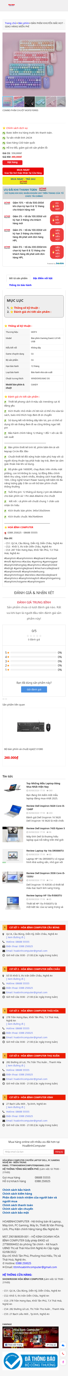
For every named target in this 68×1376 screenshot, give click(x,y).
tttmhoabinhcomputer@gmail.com (35, 1267)
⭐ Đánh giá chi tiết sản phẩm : (30, 312)
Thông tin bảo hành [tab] (20, 285)
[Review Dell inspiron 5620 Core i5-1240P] (12, 813)
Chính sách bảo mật (15, 1212)
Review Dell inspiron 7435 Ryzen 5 (45, 828)
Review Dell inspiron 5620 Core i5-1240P (45, 807)
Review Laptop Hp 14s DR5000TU (45, 850)
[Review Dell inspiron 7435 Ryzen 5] (12, 836)
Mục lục (15, 300)
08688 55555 (42, 1177)
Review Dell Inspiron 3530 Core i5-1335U (45, 875)
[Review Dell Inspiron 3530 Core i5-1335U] (12, 881)
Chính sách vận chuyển (17, 1209)
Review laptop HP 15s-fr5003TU (44, 895)
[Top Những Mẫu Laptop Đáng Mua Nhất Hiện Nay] (12, 791)
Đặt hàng (12, 162)
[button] (62, 64)
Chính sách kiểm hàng (17, 1193)
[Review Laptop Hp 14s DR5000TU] (12, 858)
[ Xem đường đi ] (15, 937)
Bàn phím (23, 23)
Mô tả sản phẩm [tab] (18, 278)
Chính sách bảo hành (16, 1190)
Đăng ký (59, 1151)
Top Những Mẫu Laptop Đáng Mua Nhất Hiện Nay (43, 785)
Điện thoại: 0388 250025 (19, 946)
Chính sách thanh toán (17, 1205)
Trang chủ (10, 23)
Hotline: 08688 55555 (17, 941)
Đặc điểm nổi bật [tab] (42, 278)
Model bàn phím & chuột (15, 386)
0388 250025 (42, 1181)
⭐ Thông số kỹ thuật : (25, 308)
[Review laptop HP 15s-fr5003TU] (12, 903)
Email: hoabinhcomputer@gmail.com (26, 950)
